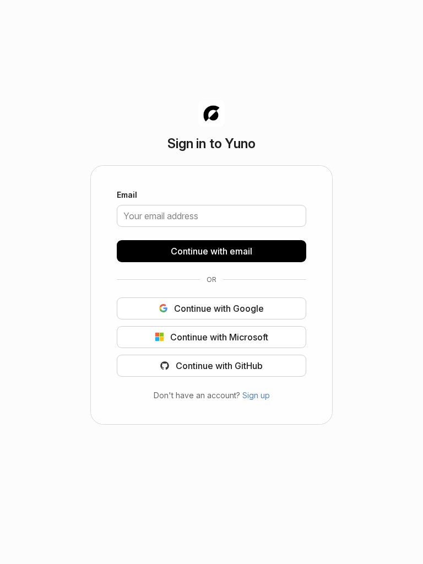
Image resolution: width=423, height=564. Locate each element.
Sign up (256, 394)
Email (127, 195)
